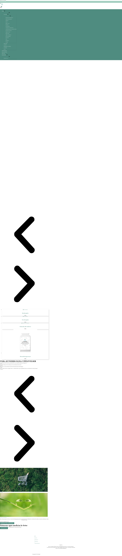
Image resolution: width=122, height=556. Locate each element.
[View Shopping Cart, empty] (1, 7)
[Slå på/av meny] (9, 13)
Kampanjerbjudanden (3, 517)
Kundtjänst (36, 539)
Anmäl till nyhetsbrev (3, 521)
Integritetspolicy (37, 543)
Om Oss (36, 537)
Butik (35, 536)
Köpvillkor (36, 541)
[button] (2, 4)
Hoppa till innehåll (3, 0)
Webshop (1, 492)
